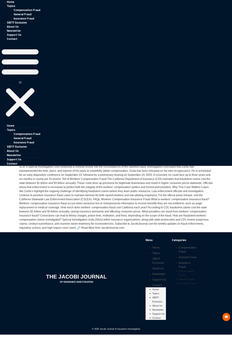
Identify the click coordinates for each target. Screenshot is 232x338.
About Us (13, 26)
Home (10, 2)
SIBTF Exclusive (17, 22)
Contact (12, 39)
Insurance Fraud (24, 18)
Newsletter (14, 30)
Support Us (14, 34)
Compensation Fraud (27, 10)
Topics (11, 6)
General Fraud (22, 14)
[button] (20, 82)
